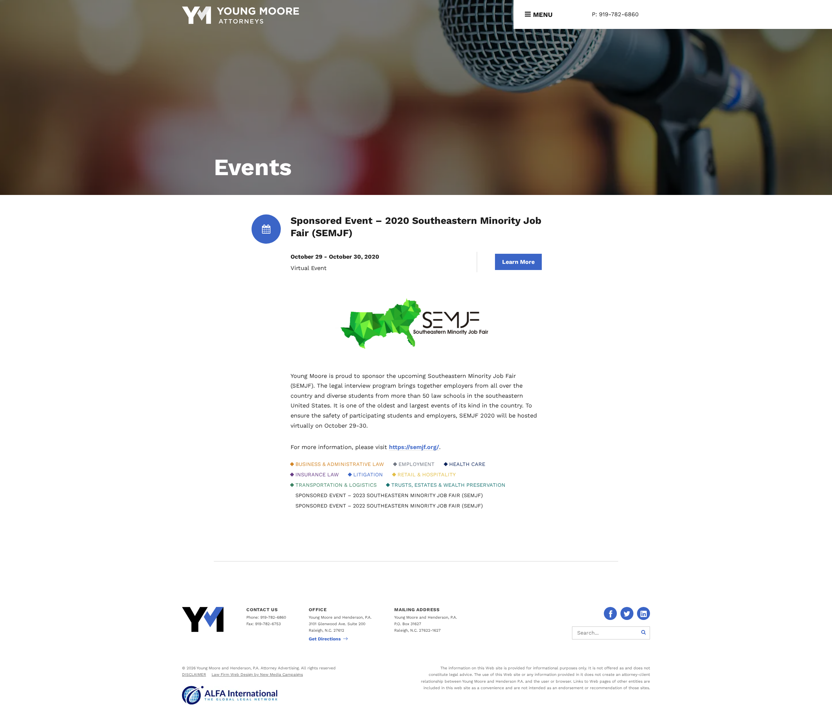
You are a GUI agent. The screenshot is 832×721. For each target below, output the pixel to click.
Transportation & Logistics (336, 485)
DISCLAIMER (194, 674)
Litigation (368, 474)
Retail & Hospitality (426, 474)
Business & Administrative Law (339, 464)
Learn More (518, 261)
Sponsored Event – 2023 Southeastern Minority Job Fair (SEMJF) (389, 495)
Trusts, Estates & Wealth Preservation (448, 485)
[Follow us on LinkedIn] (643, 613)
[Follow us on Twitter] (626, 613)
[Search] (643, 632)
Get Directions (325, 639)
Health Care (467, 464)
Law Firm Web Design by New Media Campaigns (257, 674)
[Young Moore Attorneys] (240, 15)
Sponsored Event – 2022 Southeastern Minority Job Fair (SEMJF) (389, 506)
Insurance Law (317, 474)
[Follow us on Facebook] (610, 613)
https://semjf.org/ (414, 447)
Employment (416, 464)
